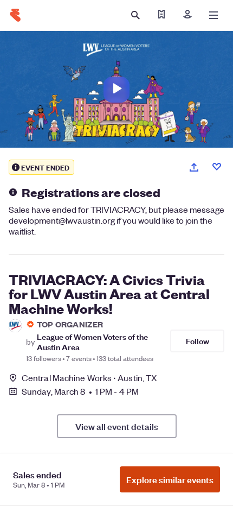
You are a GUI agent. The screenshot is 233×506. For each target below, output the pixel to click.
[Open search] (135, 15)
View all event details (116, 426)
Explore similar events (169, 479)
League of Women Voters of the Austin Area (92, 341)
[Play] (116, 90)
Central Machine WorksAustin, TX (89, 377)
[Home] (15, 15)
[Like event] (216, 166)
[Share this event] (194, 167)
